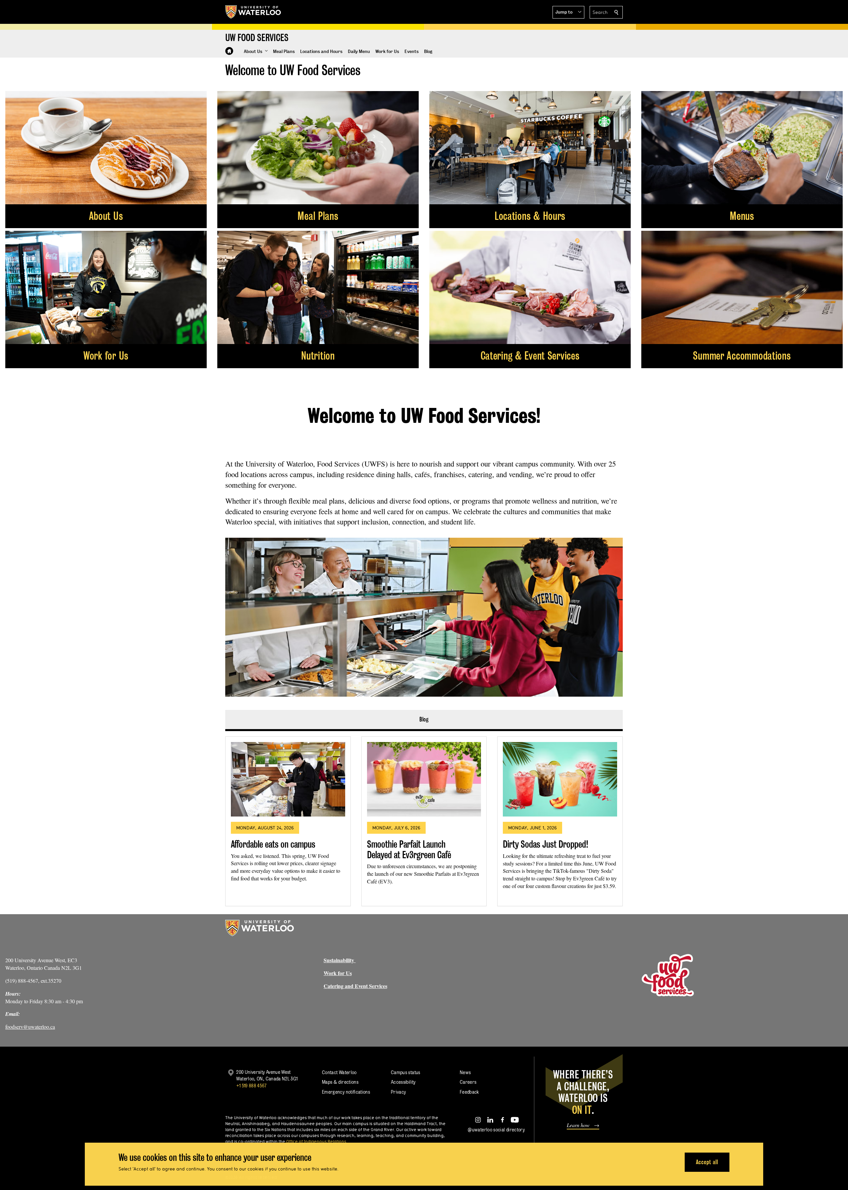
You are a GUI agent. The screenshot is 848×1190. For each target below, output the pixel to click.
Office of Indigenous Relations (316, 1141)
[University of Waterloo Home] (253, 12)
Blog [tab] (424, 719)
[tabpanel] (424, 818)
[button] (568, 12)
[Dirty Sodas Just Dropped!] (560, 779)
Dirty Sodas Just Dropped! (545, 844)
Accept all (707, 1162)
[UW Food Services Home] (229, 51)
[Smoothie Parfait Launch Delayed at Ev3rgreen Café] (424, 779)
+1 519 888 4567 (251, 1085)
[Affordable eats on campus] (288, 779)
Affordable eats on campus (273, 844)
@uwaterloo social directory (496, 1129)
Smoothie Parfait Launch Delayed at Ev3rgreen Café (409, 849)
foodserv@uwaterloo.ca (30, 1026)
